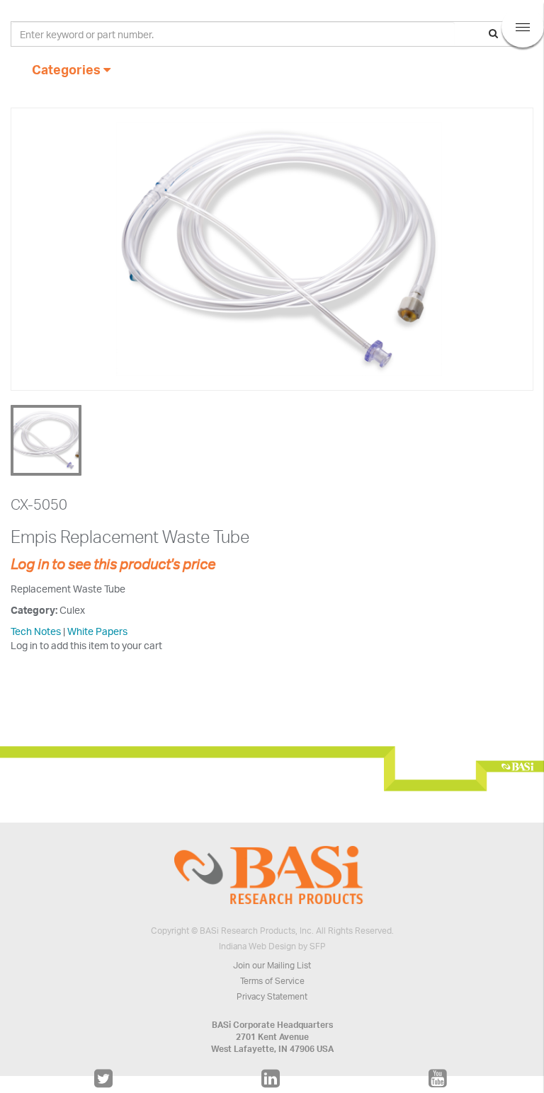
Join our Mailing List (272, 965)
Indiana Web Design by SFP (272, 946)
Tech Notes (36, 631)
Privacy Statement (272, 996)
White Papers (97, 631)
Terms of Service (272, 980)
